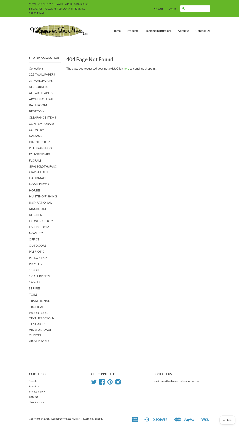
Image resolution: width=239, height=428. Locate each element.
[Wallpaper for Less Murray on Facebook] (102, 383)
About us (183, 30)
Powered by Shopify (92, 418)
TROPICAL (36, 307)
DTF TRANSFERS (40, 148)
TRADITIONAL (39, 300)
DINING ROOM (39, 142)
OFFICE (34, 239)
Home (117, 30)
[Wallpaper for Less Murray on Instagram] (118, 383)
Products (133, 30)
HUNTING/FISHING (43, 196)
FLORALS (35, 160)
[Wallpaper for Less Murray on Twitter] (94, 383)
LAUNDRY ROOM (41, 221)
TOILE (33, 294)
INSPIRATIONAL (40, 202)
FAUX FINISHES (39, 154)
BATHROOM (38, 105)
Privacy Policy (37, 391)
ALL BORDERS (38, 86)
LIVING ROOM (39, 227)
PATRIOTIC (37, 251)
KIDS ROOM (37, 208)
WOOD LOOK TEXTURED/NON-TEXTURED (41, 318)
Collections (36, 68)
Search (33, 381)
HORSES (34, 190)
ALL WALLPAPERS (41, 93)
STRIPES (34, 288)
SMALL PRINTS (39, 276)
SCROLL (34, 270)
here (126, 68)
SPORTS (34, 282)
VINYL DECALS (39, 341)
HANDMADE (38, 178)
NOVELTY (36, 233)
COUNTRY (36, 129)
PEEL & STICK (38, 257)
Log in (172, 8)
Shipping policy (37, 402)
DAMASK (35, 135)
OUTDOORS (37, 245)
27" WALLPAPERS (41, 80)
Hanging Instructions (158, 30)
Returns (33, 396)
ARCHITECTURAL (41, 99)
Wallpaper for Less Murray (65, 418)
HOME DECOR (39, 184)
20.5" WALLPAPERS (42, 74)
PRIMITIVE (36, 264)
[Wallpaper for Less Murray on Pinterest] (110, 383)
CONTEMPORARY (42, 123)
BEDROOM (37, 111)
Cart (160, 8)
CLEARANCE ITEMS (42, 117)
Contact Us (202, 30)
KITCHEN (35, 215)
